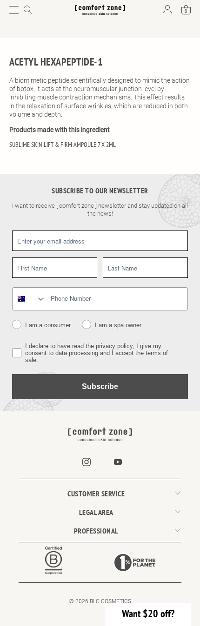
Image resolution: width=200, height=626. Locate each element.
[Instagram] (84, 462)
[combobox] (29, 299)
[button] (148, 614)
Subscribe (100, 386)
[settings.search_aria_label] (27, 10)
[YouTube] (116, 462)
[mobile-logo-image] (100, 10)
